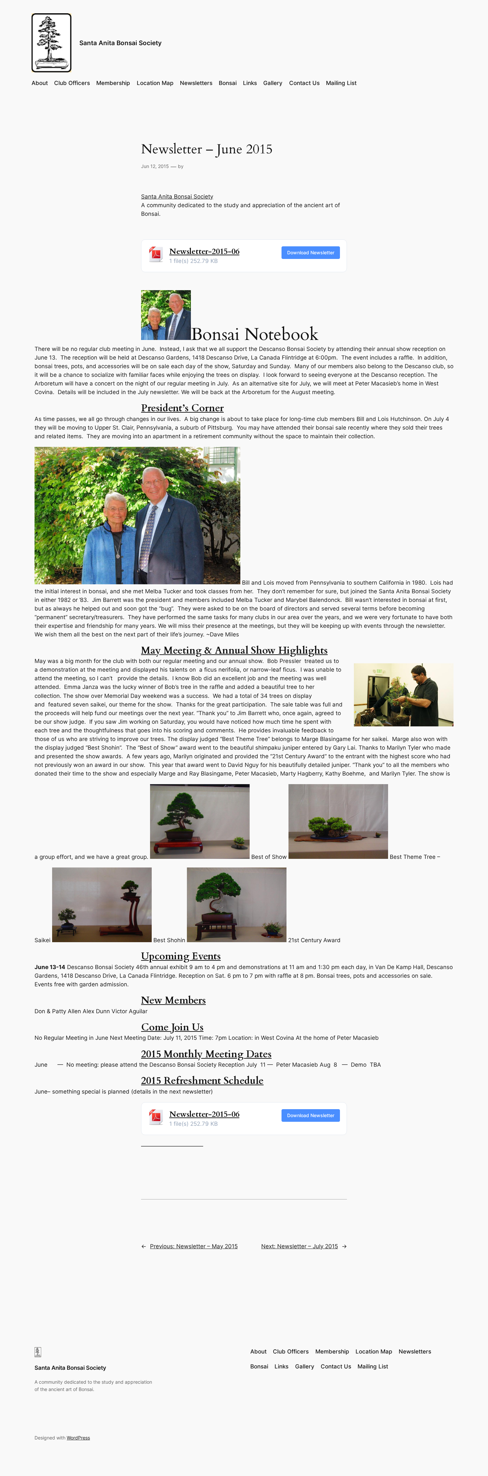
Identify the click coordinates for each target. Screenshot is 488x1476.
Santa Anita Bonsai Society (120, 43)
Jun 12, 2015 (155, 166)
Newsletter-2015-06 (204, 251)
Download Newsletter (310, 252)
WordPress (78, 1437)
